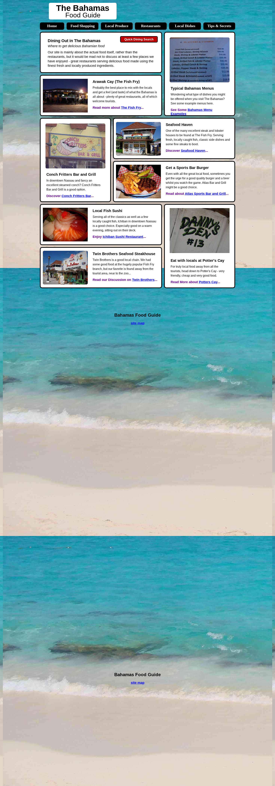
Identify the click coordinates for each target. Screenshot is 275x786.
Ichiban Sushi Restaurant (123, 237)
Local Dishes (185, 26)
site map (137, 683)
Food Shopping (83, 26)
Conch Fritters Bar (76, 196)
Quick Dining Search (139, 39)
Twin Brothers (143, 280)
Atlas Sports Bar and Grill (205, 194)
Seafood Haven (193, 151)
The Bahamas (82, 8)
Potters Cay (208, 282)
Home (52, 26)
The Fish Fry (131, 107)
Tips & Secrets (219, 26)
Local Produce (116, 26)
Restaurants (151, 26)
